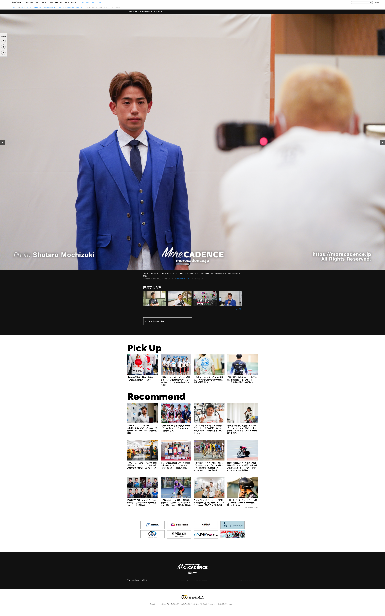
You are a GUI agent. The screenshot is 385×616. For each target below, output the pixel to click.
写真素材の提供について (134, 580)
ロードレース (44, 2)
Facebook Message (201, 580)
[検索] (371, 2)
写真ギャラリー (80, 7)
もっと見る (238, 309)
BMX (51, 2)
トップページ (15, 7)
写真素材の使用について (182, 279)
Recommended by (249, 507)
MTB (56, 2)
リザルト (73, 2)
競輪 (37, 2)
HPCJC (94, 2)
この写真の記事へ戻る (156, 321)
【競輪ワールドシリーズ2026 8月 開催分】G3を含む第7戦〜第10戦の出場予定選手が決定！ (208, 379)
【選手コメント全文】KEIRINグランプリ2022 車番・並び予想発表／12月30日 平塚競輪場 (49, 7)
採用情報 (144, 580)
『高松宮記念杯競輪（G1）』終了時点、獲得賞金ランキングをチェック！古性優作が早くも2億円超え (242, 379)
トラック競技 (29, 2)
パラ (61, 2)
